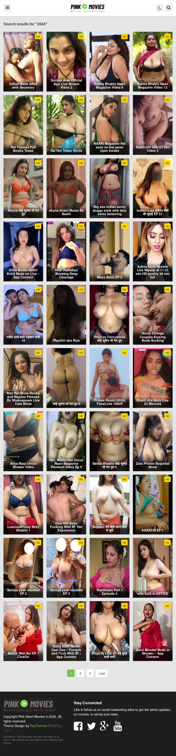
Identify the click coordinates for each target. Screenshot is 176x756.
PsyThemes (38, 725)
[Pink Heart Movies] (87, 7)
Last (102, 673)
